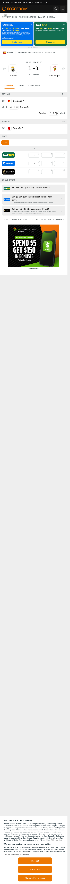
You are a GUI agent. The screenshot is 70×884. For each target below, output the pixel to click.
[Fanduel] (8, 163)
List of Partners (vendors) (16, 854)
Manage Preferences (35, 878)
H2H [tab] (21, 85)
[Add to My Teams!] (4, 69)
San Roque (54, 75)
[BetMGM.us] (8, 172)
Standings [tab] (34, 85)
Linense (13, 75)
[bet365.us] (8, 155)
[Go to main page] (17, 9)
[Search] (56, 9)
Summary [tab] (9, 85)
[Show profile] (12, 68)
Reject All (35, 869)
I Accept (35, 861)
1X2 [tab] (5, 142)
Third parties (56, 840)
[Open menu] (62, 9)
